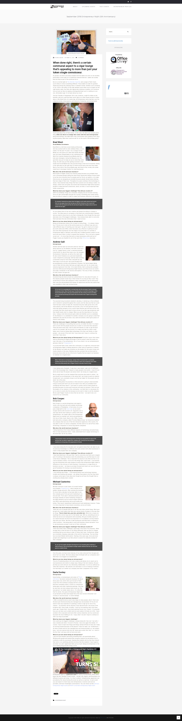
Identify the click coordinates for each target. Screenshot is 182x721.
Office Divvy (86, 238)
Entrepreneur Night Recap (76, 53)
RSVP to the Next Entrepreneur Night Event (82, 685)
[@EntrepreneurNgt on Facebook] (128, 1)
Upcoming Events (88, 6)
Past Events (104, 6)
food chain (70, 409)
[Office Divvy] (118, 89)
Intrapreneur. (68, 343)
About (75, 6)
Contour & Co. (65, 488)
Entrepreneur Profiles (123, 6)
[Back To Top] (178, 717)
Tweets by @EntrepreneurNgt (115, 41)
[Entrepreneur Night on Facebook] (131, 1)
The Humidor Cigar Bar (73, 82)
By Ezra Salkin (58, 57)
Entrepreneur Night (60, 700)
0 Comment (80, 57)
